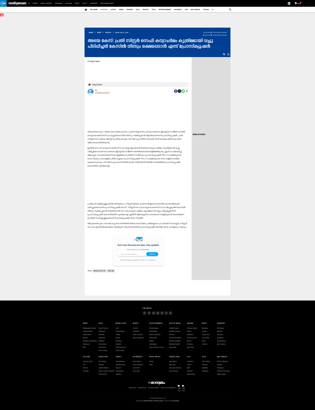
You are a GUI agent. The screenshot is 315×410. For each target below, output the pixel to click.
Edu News (102, 361)
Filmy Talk (153, 338)
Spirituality (191, 374)
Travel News (120, 361)
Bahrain (119, 341)
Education (103, 357)
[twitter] (149, 313)
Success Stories (175, 368)
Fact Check (103, 350)
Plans (189, 331)
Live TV (84, 3)
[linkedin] (158, 313)
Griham (190, 323)
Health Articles (174, 331)
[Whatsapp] (183, 91)
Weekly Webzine (46, 3)
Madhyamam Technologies (153, 401)
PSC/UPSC (103, 374)
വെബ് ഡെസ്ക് (102, 93)
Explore (118, 374)
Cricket (135, 328)
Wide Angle (221, 374)
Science (205, 365)
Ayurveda (172, 347)
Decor (189, 341)
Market (219, 331)
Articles (101, 334)
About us (132, 388)
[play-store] (180, 388)
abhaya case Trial (99, 271)
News (121, 9)
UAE (117, 328)
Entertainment (165, 9)
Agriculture (174, 357)
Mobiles (205, 368)
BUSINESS (221, 323)
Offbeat (101, 341)
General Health (174, 341)
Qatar (118, 338)
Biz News (220, 328)
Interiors (190, 334)
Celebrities (153, 331)
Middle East (121, 323)
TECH (154, 9)
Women (190, 371)
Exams (101, 365)
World (85, 338)
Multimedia (195, 9)
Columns (102, 338)
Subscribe (93, 3)
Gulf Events (120, 350)
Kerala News (88, 331)
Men (188, 368)
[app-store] (184, 388)
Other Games (138, 334)
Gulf (138, 9)
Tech (204, 357)
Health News (175, 323)
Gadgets (205, 371)
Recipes (205, 328)
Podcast (220, 368)
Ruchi (204, 323)
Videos (219, 365)
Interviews (102, 344)
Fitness (172, 334)
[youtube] (162, 313)
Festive (204, 344)
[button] (3, 3)
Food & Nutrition (175, 338)
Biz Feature (221, 344)
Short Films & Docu (156, 347)
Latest (113, 9)
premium (104, 9)
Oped (101, 323)
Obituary (86, 344)
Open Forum (103, 328)
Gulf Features (121, 347)
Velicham (68, 3)
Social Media (154, 357)
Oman (118, 334)
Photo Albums (222, 361)
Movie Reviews (154, 334)
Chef (203, 341)
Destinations (120, 365)
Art (84, 365)
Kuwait (118, 344)
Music (151, 341)
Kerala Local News (90, 341)
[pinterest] (170, 313)
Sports (146, 9)
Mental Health (174, 344)
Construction (192, 338)
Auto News (137, 361)
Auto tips (136, 371)
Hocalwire (175, 401)
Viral (151, 365)
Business (178, 9)
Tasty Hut (205, 334)
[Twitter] (179, 91)
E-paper (35, 3)
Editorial (102, 331)
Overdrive (136, 368)
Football (136, 331)
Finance (220, 334)
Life (186, 9)
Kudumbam (58, 3)
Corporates (221, 341)
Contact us (142, 388)
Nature (118, 368)
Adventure (120, 371)
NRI (84, 347)
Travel (206, 9)
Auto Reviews (138, 365)
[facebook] (176, 91)
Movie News (153, 328)
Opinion (129, 9)
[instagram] (154, 313)
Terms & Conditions (148, 260)
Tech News (206, 361)
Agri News (173, 361)
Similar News (199, 134)
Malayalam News (89, 328)
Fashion (190, 361)
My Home (93, 9)
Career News (103, 368)
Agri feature (173, 371)
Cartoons (102, 347)
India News (87, 334)
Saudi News (120, 331)
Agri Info (172, 365)
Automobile (138, 357)
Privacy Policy (153, 388)
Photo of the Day (223, 371)
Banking (220, 338)
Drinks (204, 331)
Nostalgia (153, 344)
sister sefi (111, 271)
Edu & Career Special (106, 371)
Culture (86, 357)
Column (190, 344)
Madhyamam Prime (107, 3)
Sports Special (138, 338)
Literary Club (88, 361)
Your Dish (205, 338)
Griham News (192, 328)
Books (77, 3)
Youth (189, 365)
